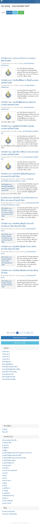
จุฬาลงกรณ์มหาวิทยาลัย (9, 440)
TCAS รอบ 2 (6, 354)
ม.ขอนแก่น (5, 445)
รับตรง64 (5, 432)
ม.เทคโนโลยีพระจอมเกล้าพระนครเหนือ (14, 458)
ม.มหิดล (4, 483)
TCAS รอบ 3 (6, 356)
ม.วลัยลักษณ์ (6, 493)
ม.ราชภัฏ (5, 490)
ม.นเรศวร (5, 473)
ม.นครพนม (5, 468)
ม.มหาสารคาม (6, 480)
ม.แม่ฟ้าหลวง (6, 488)
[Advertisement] (20, 36)
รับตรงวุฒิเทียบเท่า (7, 364)
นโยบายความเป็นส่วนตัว (9, 514)
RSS (6, 518)
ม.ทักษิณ (4, 450)
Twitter (4, 518)
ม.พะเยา (4, 478)
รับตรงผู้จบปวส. (6, 361)
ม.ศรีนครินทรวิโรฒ (8, 495)
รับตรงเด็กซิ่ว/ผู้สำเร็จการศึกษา (11, 369)
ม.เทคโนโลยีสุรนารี (8, 463)
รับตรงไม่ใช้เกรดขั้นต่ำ (9, 379)
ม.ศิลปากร (5, 498)
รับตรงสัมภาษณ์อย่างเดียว (10, 366)
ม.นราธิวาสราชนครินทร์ (9, 470)
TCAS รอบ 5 (6, 359)
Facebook (2, 518)
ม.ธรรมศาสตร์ (6, 465)
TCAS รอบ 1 (6, 351)
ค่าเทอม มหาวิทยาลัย (8, 511)
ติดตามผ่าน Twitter (20, 343)
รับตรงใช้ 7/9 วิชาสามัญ (9, 371)
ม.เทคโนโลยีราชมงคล (9, 460)
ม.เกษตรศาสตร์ (6, 442)
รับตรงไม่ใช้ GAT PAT (8, 377)
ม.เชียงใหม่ (5, 447)
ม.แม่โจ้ (4, 485)
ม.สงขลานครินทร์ (7, 500)
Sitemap (9, 518)
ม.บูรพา (4, 475)
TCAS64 (4, 429)
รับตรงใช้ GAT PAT (8, 374)
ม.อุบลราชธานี (6, 503)
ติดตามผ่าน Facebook (20, 337)
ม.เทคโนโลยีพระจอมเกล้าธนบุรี (11, 455)
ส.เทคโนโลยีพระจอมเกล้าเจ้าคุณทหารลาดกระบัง (16, 453)
